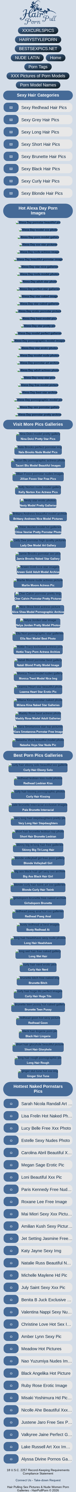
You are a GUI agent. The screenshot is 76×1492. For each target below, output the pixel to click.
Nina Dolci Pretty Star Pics (38, 439)
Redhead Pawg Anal (38, 916)
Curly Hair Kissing (38, 796)
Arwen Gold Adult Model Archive (38, 572)
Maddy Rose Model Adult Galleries (38, 718)
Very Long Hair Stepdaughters (38, 823)
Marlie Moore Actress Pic (38, 585)
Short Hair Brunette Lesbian (38, 836)
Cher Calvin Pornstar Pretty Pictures (38, 598)
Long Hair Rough (38, 1062)
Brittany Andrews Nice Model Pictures (38, 518)
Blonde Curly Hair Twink (38, 889)
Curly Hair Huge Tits (38, 996)
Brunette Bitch (38, 983)
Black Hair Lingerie (38, 1036)
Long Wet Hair (38, 956)
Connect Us (23, 1480)
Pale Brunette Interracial (38, 809)
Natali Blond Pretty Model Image (38, 665)
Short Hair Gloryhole (38, 1049)
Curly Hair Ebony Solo (38, 770)
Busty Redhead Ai (38, 929)
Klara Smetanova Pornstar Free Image (38, 731)
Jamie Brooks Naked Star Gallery (38, 558)
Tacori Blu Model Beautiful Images (38, 465)
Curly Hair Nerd (38, 969)
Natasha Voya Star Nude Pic (38, 745)
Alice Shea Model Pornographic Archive (38, 612)
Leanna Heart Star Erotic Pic (38, 691)
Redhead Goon (38, 1022)
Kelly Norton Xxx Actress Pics (38, 492)
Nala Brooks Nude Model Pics (38, 452)
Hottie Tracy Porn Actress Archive (38, 651)
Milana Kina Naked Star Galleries (38, 705)
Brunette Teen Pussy (38, 1009)
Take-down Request (47, 1480)
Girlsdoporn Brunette (38, 903)
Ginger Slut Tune (38, 1076)
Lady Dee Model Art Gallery (38, 545)
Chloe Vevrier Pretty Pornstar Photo (38, 532)
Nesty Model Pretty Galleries (38, 505)
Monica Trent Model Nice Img (38, 678)
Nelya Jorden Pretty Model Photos (38, 625)
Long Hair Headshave (38, 943)
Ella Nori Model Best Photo (38, 638)
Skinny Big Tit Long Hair (38, 849)
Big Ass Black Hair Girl (38, 876)
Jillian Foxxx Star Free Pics (38, 478)
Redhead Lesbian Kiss (38, 783)
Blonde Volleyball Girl (38, 863)
